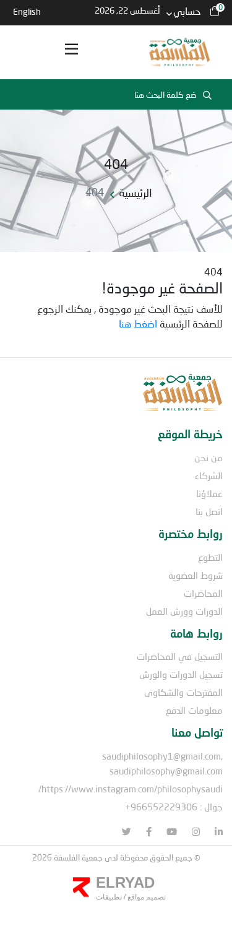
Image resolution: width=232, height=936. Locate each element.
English (27, 11)
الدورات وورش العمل (184, 611)
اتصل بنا (209, 511)
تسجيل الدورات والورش (181, 674)
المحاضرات (203, 593)
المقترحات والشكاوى (183, 692)
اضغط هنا (138, 323)
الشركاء (209, 475)
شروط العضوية (195, 575)
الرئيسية (135, 192)
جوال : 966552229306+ (174, 806)
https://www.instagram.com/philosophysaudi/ (130, 788)
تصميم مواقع (146, 897)
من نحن (208, 457)
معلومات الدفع (194, 710)
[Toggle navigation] (71, 52)
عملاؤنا (209, 493)
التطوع (210, 557)
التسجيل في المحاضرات (180, 656)
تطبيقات (109, 897)
